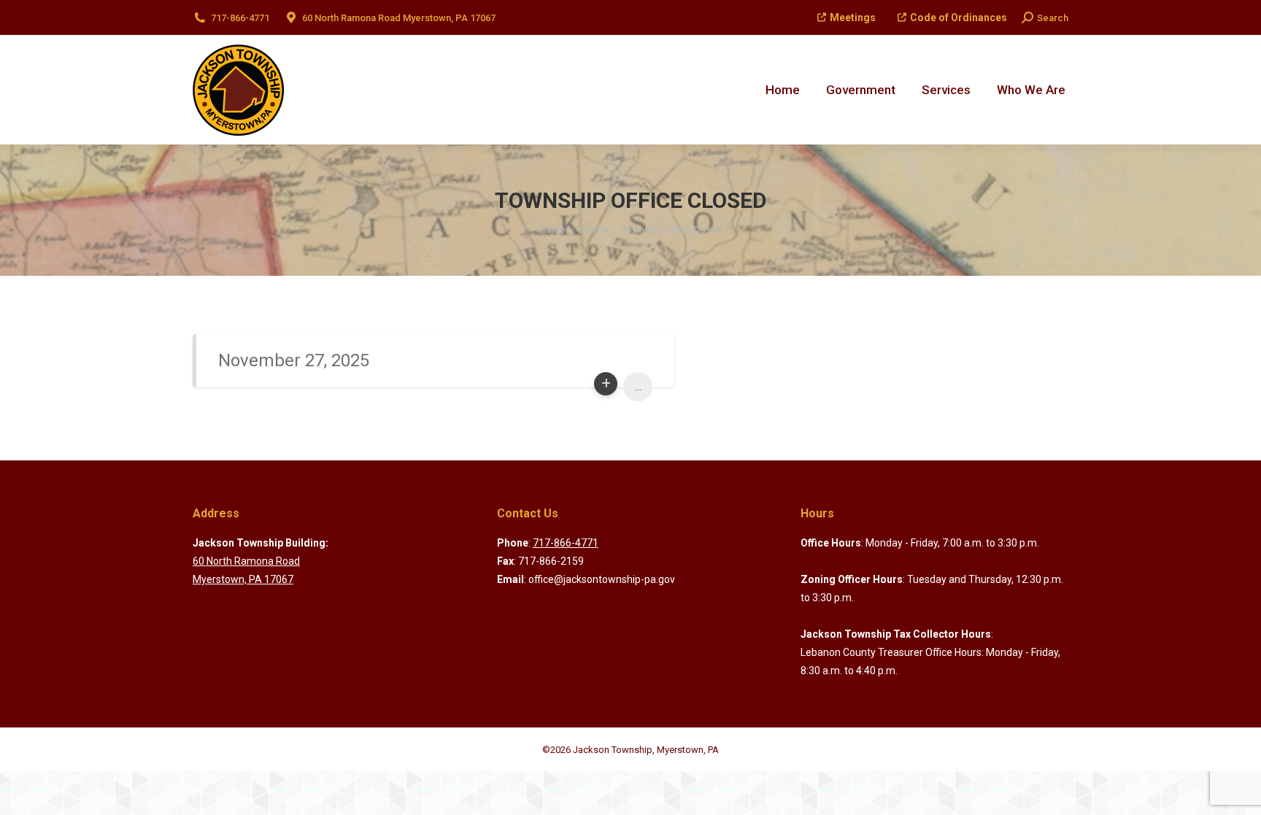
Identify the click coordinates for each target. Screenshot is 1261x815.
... (638, 386)
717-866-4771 (240, 17)
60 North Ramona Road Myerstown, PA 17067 (398, 17)
